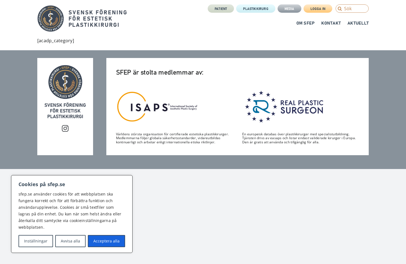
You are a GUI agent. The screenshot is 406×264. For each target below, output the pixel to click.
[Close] (126, 179)
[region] (72, 214)
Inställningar (36, 241)
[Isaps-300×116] (157, 93)
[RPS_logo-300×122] (283, 92)
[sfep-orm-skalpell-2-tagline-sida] (82, 7)
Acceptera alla (106, 241)
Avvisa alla (70, 241)
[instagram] (65, 128)
